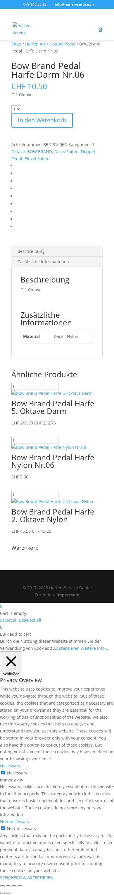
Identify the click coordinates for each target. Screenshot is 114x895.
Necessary (17, 773)
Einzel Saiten (37, 158)
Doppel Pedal (62, 44)
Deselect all (30, 620)
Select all (9, 620)
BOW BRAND (39, 151)
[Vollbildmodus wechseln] (8, 886)
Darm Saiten (66, 151)
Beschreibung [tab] (31, 251)
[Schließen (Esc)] (20, 886)
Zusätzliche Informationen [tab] (43, 261)
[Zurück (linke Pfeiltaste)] (2, 893)
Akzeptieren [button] (68, 648)
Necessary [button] (10, 766)
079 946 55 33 (34, 4)
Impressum (68, 595)
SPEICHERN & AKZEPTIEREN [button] (26, 877)
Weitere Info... (94, 648)
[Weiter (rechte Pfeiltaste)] (8, 893)
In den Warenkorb (42, 120)
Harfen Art (35, 44)
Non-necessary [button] (14, 821)
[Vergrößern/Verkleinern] (2, 886)
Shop (16, 44)
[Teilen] (14, 886)
